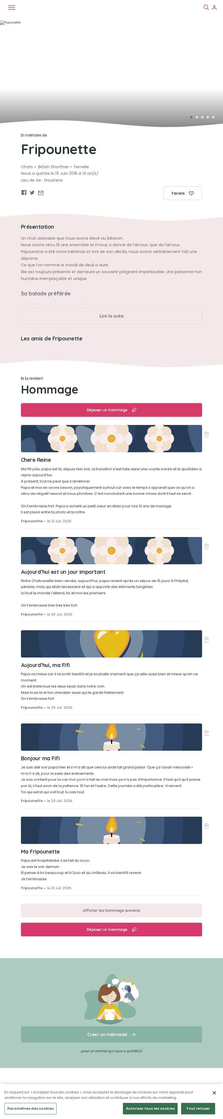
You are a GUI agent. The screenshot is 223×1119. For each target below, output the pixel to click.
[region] (111, 1101)
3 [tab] (204, 119)
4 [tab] (209, 119)
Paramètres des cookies (30, 1108)
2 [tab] (198, 119)
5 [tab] (215, 119)
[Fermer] (214, 1093)
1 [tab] (193, 119)
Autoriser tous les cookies (150, 1108)
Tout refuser (198, 1108)
